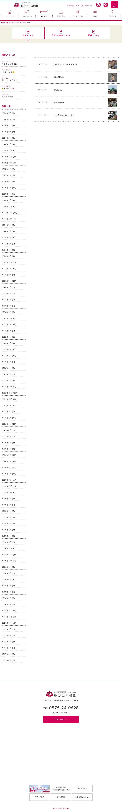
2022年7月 (6, 343)
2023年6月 (6, 287)
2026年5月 (6, 126)
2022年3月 (6, 368)
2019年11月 (7, 486)
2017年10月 (7, 623)
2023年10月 (7, 269)
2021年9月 (6, 405)
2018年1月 (6, 604)
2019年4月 (6, 523)
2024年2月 (6, 256)
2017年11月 (7, 617)
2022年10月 (7, 324)
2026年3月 (6, 132)
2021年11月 (7, 393)
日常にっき (28, 35)
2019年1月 (6, 542)
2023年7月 (6, 281)
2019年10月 (7, 492)
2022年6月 (6, 349)
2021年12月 (7, 387)
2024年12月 (7, 206)
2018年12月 (7, 548)
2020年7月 (6, 455)
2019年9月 (6, 499)
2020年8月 (6, 449)
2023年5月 (6, 293)
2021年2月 (6, 436)
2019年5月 (6, 517)
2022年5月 (6, 356)
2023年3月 (6, 306)
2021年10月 (7, 399)
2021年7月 (6, 412)
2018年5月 (6, 586)
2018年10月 (7, 561)
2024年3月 (6, 250)
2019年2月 (6, 536)
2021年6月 (6, 418)
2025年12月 (7, 150)
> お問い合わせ (87, 5)
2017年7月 (6, 642)
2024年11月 (7, 213)
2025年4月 (6, 194)
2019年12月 (7, 480)
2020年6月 (6, 461)
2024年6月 (6, 231)
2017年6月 (6, 648)
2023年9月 (6, 275)
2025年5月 (6, 188)
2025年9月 (6, 169)
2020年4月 (6, 474)
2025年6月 (6, 181)
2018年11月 (7, 555)
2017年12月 (7, 610)
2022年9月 (6, 331)
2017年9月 (6, 629)
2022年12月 (7, 318)
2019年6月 (6, 511)
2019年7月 (6, 505)
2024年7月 (6, 225)
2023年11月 (7, 262)
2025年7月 (6, 175)
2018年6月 (6, 579)
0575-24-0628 (61, 708)
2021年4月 (6, 430)
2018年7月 (6, 573)
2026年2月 (6, 138)
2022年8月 (6, 337)
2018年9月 (6, 567)
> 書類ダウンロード (74, 5)
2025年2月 (6, 200)
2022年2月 (6, 374)
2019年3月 (6, 530)
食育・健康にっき (61, 35)
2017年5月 (6, 654)
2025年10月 (7, 163)
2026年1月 (6, 144)
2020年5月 (6, 467)
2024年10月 (7, 219)
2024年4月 (6, 244)
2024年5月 (6, 237)
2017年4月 (6, 660)
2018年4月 (6, 592)
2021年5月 (6, 424)
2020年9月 (6, 443)
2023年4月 (6, 300)
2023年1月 (6, 312)
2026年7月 (6, 113)
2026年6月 (6, 119)
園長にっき (94, 35)
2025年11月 (7, 157)
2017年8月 (6, 635)
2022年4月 (6, 362)
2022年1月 (6, 380)
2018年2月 (6, 598)
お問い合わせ (61, 719)
